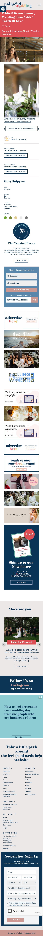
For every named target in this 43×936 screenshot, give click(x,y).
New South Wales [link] (10, 207)
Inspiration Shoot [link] (20, 31)
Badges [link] (5, 848)
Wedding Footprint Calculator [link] (10, 795)
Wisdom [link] (6, 774)
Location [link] (28, 783)
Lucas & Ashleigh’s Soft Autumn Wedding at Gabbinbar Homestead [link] (22, 651)
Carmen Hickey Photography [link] (15, 150)
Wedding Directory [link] (10, 804)
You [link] (4, 780)
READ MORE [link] (21, 260)
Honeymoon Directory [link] (7, 808)
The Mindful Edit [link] (9, 791)
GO (34, 300)
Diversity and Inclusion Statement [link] (10, 821)
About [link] (5, 817)
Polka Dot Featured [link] (21, 642)
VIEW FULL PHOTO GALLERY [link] (15, 155)
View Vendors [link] (21, 290)
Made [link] (5, 777)
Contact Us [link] (7, 825)
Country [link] (7, 198)
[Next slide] (39, 645)
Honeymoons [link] (8, 783)
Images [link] (28, 777)
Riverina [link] (7, 209)
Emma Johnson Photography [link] (15, 166)
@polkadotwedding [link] (21, 689)
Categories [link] (29, 771)
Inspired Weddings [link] (32, 774)
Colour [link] (27, 780)
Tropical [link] (7, 189)
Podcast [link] (6, 786)
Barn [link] (5, 196)
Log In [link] (5, 828)
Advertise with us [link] (9, 845)
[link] (3, 9)
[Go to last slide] (4, 645)
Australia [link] (7, 205)
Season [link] (28, 791)
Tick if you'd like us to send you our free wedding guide (22, 904)
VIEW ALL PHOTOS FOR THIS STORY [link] (21, 128)
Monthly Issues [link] (30, 794)
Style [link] (27, 786)
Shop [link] (4, 788)
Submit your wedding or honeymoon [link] (7, 841)
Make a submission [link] (9, 836)
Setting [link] (28, 788)
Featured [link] (6, 31)
